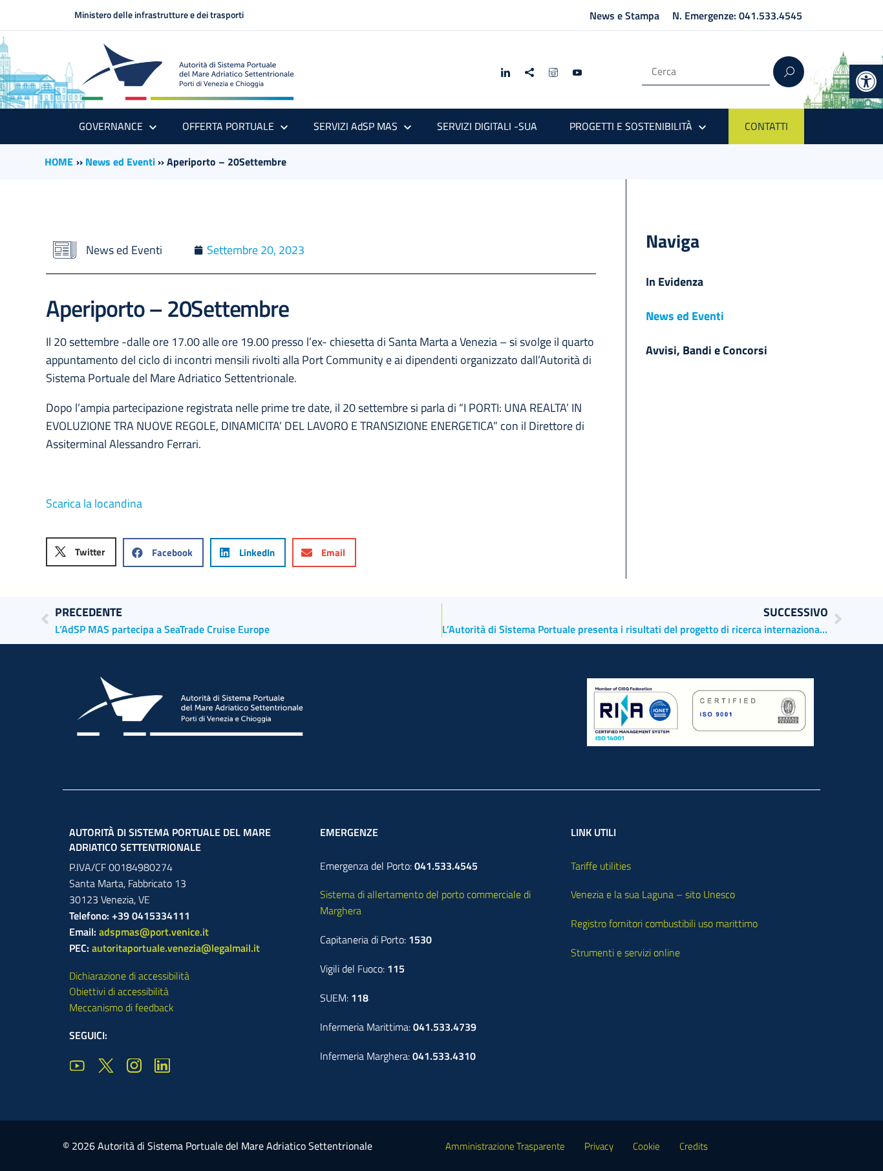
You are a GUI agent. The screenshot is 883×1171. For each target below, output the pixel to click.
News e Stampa (624, 15)
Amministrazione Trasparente (505, 1146)
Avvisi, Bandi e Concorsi (706, 350)
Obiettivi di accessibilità (119, 991)
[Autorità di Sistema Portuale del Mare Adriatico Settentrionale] (187, 71)
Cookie (646, 1146)
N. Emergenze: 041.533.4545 (737, 15)
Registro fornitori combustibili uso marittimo (664, 923)
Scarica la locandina (94, 503)
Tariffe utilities (601, 866)
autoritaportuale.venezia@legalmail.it (176, 948)
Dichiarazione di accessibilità (129, 975)
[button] (866, 81)
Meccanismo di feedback (121, 1007)
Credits (693, 1146)
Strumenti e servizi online (625, 952)
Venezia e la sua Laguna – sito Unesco (653, 894)
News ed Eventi (120, 161)
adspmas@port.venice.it (154, 932)
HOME (59, 161)
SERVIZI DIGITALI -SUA (487, 126)
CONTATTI (766, 126)
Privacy (598, 1146)
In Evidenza (674, 281)
